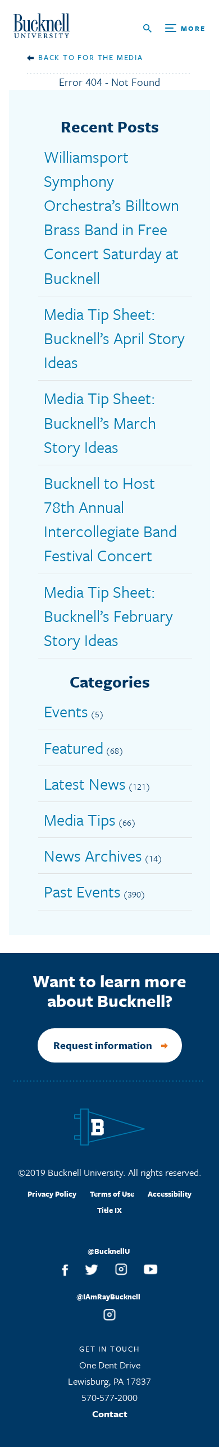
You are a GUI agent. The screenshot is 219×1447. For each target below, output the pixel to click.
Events (66, 711)
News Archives (93, 855)
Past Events (82, 891)
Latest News (85, 783)
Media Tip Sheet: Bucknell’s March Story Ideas (100, 422)
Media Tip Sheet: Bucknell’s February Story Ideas (108, 615)
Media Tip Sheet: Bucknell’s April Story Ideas (114, 338)
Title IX (109, 1210)
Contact (109, 1414)
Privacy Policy (52, 1193)
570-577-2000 (109, 1397)
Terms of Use (112, 1193)
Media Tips (80, 819)
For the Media (110, 57)
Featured (73, 747)
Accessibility (169, 1193)
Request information (102, 1045)
